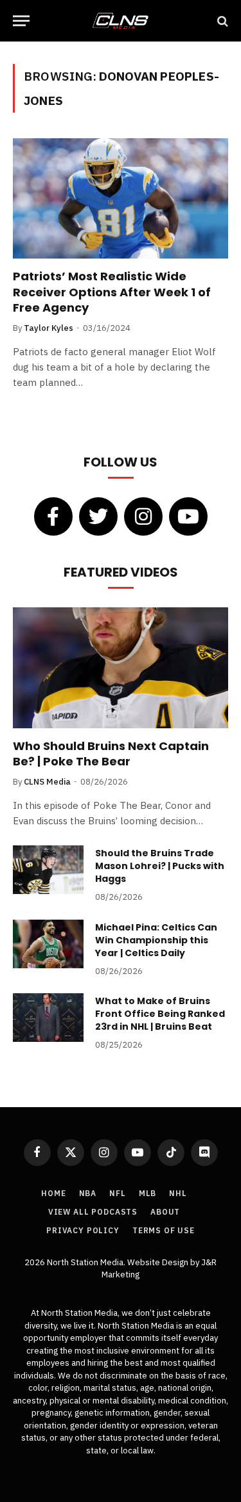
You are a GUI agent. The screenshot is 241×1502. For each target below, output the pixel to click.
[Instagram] (143, 516)
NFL (117, 1193)
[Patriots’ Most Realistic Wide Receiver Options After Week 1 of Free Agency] (120, 198)
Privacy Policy (83, 1230)
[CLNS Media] (120, 21)
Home (53, 1193)
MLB (148, 1193)
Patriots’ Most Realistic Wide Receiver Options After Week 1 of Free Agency (112, 292)
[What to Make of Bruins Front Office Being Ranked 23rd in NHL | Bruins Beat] (48, 1017)
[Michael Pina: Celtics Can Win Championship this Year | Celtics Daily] (48, 944)
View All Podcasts (93, 1212)
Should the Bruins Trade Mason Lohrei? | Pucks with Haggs (159, 866)
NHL (178, 1193)
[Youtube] (188, 516)
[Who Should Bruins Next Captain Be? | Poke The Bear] (120, 667)
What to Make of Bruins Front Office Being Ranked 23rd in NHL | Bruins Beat (160, 1014)
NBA (88, 1193)
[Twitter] (98, 516)
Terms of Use (163, 1230)
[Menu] (21, 20)
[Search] (221, 20)
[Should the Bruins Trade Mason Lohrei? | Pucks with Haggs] (48, 869)
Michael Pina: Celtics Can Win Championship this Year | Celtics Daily (156, 940)
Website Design (158, 1262)
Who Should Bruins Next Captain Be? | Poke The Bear (111, 753)
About (165, 1212)
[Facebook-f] (53, 516)
